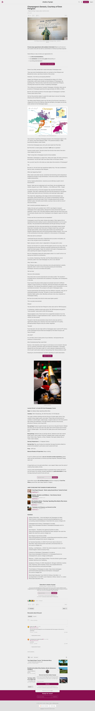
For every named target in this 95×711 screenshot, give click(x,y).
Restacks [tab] (34, 616)
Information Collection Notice (47, 687)
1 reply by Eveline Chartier (35, 635)
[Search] (79, 2)
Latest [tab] (32, 657)
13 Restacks (40, 600)
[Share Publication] (81, 2)
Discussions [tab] (36, 657)
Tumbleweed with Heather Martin (36, 639)
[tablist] (32, 616)
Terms (50, 703)
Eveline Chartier (35, 497)
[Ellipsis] (67, 626)
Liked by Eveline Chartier (34, 627)
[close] (58, 670)
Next (64, 608)
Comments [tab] (30, 616)
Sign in (91, 2)
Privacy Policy (56, 687)
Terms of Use (53, 686)
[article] (47, 662)
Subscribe (86, 2)
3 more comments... (31, 651)
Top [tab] (28, 657)
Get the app (53, 705)
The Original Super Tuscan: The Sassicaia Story (39, 660)
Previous (31, 608)
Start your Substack (44, 705)
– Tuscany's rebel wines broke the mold (34, 661)
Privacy (47, 703)
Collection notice (55, 703)
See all (29, 686)
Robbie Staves (32, 626)
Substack (42, 708)
